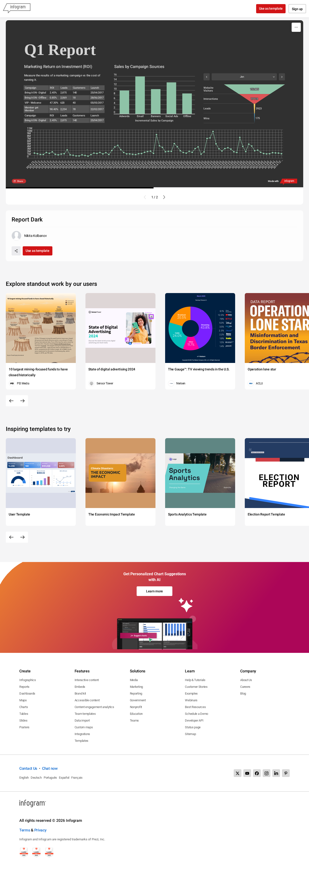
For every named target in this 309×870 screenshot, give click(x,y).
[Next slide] (164, 197)
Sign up (297, 9)
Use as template (271, 8)
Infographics (27, 680)
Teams (134, 720)
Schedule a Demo (196, 714)
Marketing (136, 687)
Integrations (82, 734)
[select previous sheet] (207, 76)
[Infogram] (16, 8)
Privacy (40, 830)
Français (77, 777)
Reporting (136, 693)
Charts (23, 707)
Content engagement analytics (94, 707)
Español (64, 777)
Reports (24, 687)
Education (136, 714)
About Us (246, 680)
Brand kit (80, 693)
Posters (24, 727)
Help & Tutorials (195, 680)
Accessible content (87, 700)
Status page (193, 727)
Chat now (50, 768)
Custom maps (84, 727)
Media (134, 680)
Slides (23, 720)
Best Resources (195, 707)
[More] (296, 27)
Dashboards (27, 693)
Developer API (194, 720)
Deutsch (36, 777)
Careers (245, 687)
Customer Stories (196, 687)
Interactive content (87, 680)
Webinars (191, 700)
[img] (124, 102)
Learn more (154, 591)
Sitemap (190, 734)
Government (138, 700)
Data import (82, 720)
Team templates (85, 714)
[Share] (16, 250)
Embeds (80, 687)
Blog (243, 693)
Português (50, 777)
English (24, 777)
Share (20, 181)
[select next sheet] (282, 76)
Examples (191, 693)
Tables (23, 714)
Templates (81, 741)
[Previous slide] (144, 197)
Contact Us (28, 768)
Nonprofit (136, 707)
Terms (24, 830)
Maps (23, 700)
